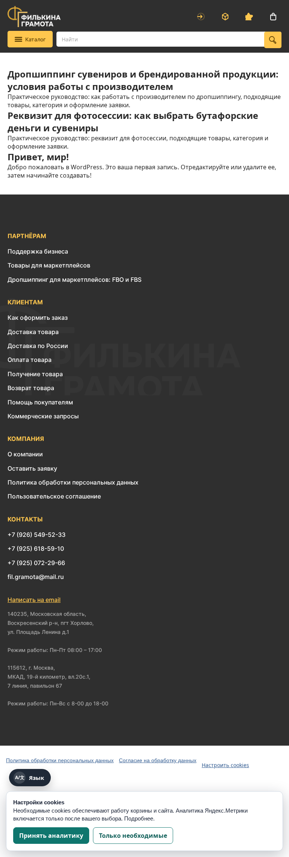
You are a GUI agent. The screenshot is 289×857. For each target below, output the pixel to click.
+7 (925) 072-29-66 (36, 563)
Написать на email (34, 599)
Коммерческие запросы (43, 416)
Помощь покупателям (40, 402)
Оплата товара (30, 359)
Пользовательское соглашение (54, 496)
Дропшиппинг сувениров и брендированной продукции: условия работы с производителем (143, 80)
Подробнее (138, 818)
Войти (201, 16)
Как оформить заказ (38, 317)
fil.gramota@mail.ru (36, 576)
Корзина (273, 16)
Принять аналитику (51, 835)
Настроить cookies (225, 765)
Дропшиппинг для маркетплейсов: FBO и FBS (74, 279)
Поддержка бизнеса (38, 251)
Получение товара (35, 374)
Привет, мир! (38, 156)
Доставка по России (38, 345)
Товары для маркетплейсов (49, 265)
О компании (25, 454)
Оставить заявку (32, 468)
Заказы (225, 16)
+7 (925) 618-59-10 (36, 548)
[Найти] (272, 40)
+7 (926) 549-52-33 (36, 534)
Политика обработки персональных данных (73, 482)
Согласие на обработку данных (157, 760)
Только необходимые (133, 835)
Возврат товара (31, 388)
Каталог (35, 39)
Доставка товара (33, 332)
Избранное (249, 16)
